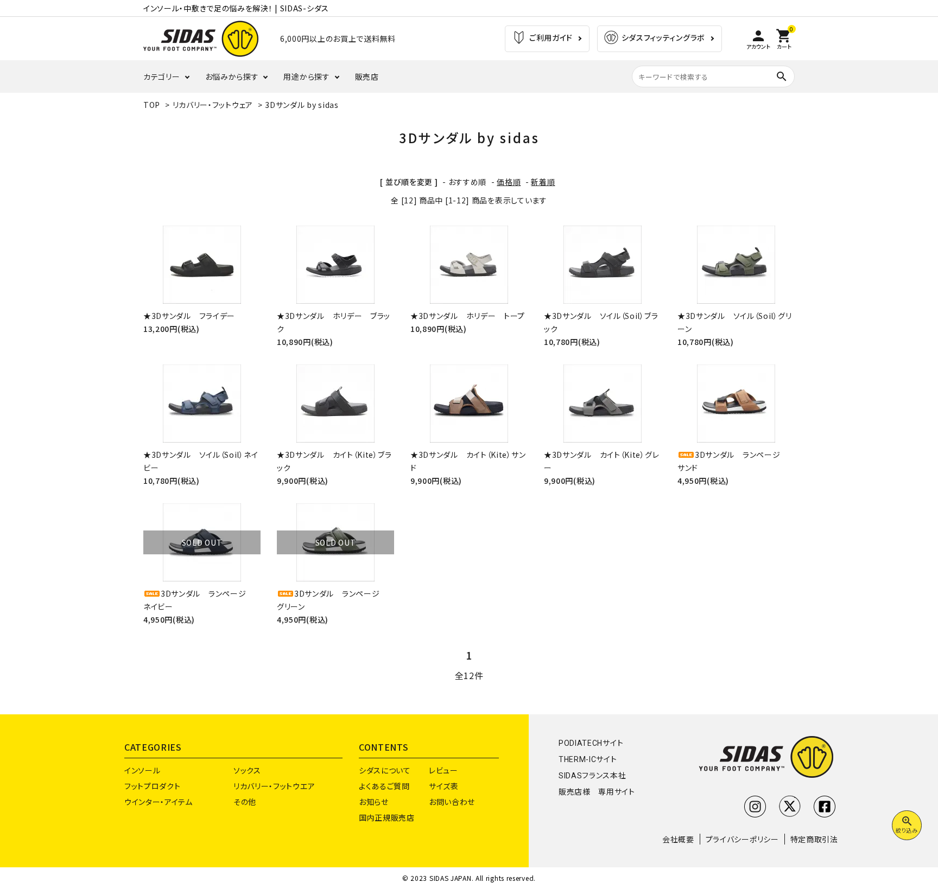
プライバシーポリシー (742, 839)
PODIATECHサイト (591, 743)
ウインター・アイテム (158, 801)
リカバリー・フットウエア (274, 786)
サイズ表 (444, 786)
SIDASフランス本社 (592, 775)
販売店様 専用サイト (597, 792)
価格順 (509, 181)
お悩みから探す (232, 76)
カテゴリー (161, 76)
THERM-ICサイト (588, 759)
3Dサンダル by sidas (302, 104)
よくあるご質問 (384, 786)
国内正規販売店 (387, 817)
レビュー (443, 770)
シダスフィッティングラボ (662, 37)
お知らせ (374, 801)
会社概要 (678, 839)
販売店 (367, 76)
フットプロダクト (152, 786)
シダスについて (385, 770)
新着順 (543, 181)
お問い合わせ (452, 801)
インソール (142, 770)
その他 (244, 801)
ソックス (247, 770)
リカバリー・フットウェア (213, 104)
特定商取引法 (814, 839)
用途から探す (306, 76)
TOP (151, 104)
